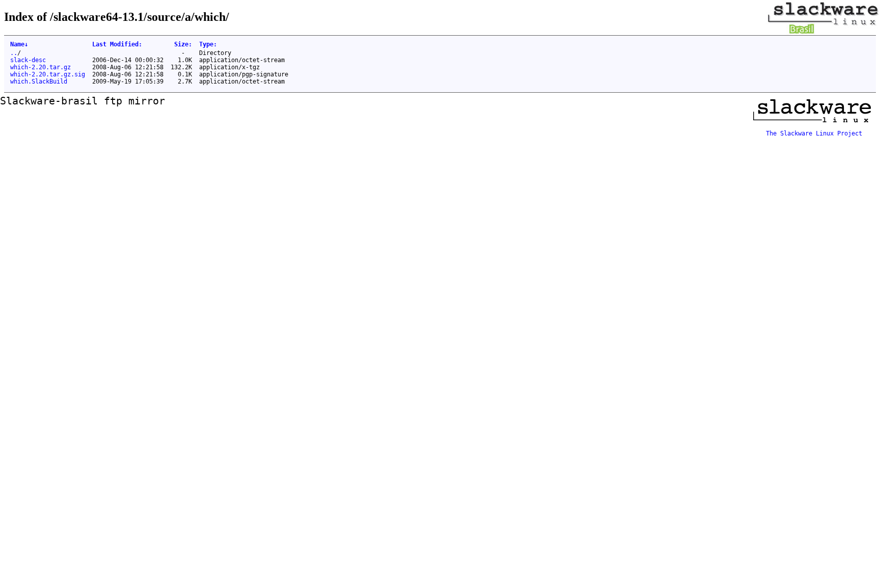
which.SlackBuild (38, 81)
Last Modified (117, 44)
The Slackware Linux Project (814, 133)
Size (183, 44)
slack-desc (28, 60)
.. (13, 53)
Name (19, 44)
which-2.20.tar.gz (40, 67)
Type (208, 44)
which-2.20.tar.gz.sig (47, 74)
